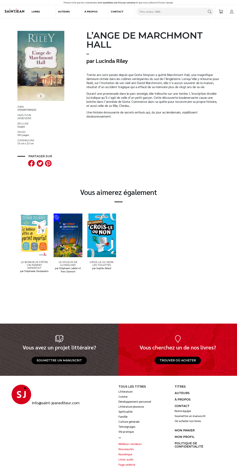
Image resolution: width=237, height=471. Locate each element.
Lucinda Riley (112, 60)
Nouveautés (126, 449)
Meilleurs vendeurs (130, 443)
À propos (91, 11)
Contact (117, 11)
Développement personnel (134, 401)
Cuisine (123, 396)
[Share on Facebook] (31, 163)
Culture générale (128, 421)
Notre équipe (183, 410)
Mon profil (185, 437)
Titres (180, 386)
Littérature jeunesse (131, 406)
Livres (36, 11)
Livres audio (125, 459)
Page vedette (126, 464)
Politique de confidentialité (189, 445)
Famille (123, 416)
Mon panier (185, 430)
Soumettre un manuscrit (59, 360)
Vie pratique (126, 431)
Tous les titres (132, 386)
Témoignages (126, 426)
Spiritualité (125, 411)
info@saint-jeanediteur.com (55, 403)
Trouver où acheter (178, 360)
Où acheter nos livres (188, 421)
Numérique (125, 454)
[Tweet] (39, 163)
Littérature (125, 391)
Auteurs (64, 11)
